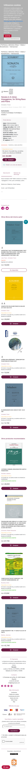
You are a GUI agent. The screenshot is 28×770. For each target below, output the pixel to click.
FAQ (14, 701)
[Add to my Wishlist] (4, 165)
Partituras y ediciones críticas (10, 45)
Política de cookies (14, 694)
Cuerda (3, 112)
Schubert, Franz (12, 258)
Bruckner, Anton (5, 582)
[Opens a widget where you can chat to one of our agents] (6, 767)
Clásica (22, 45)
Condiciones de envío (14, 696)
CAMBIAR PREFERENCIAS (12, 38)
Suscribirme (14, 730)
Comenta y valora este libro (15, 145)
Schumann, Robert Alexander (8, 530)
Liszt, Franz (4, 258)
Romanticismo (4, 47)
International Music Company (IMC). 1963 (13, 107)
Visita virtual (14, 700)
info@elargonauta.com (14, 682)
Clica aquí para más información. (13, 21)
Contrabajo (10, 112)
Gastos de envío (14, 698)
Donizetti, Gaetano (6, 473)
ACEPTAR (7, 36)
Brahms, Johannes (5, 635)
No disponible (14, 270)
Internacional (14, 47)
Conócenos (14, 692)
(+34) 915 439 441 (14, 681)
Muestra (5, 91)
